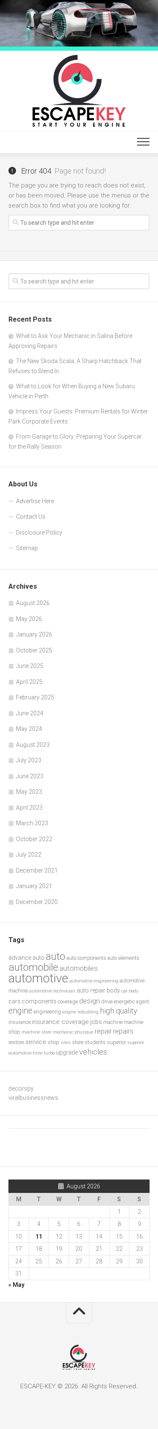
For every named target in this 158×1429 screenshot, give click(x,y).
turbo (49, 1053)
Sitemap (27, 548)
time (38, 1053)
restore (16, 1042)
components (39, 1001)
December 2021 (37, 870)
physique (84, 1032)
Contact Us (31, 516)
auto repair (91, 990)
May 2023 (29, 791)
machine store (36, 1032)
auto (55, 956)
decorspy (21, 1088)
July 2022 (28, 854)
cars (14, 1001)
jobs (96, 1021)
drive (106, 1001)
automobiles (78, 968)
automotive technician (52, 991)
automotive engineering (94, 981)
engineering (47, 1011)
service (35, 1042)
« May (16, 1284)
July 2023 (28, 760)
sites (66, 1042)
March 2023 (32, 823)
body (113, 990)
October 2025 (34, 650)
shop (53, 1042)
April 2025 (29, 681)
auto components (86, 958)
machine (113, 1022)
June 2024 (29, 713)
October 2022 (34, 839)
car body (129, 991)
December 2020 (37, 902)
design (89, 1001)
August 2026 (33, 603)
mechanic (63, 1032)
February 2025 (35, 697)
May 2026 (29, 619)
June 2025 (29, 666)
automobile (33, 967)
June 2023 (29, 776)
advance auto (26, 957)
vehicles (93, 1051)
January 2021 (34, 886)
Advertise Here (35, 501)
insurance (19, 1022)
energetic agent (131, 1001)
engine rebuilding (80, 1012)
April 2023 (29, 807)
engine (20, 1011)
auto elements (123, 958)
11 (38, 1236)
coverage (68, 1001)
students (95, 1042)
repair (103, 1031)
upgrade (67, 1052)
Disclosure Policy (39, 532)
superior (116, 1042)
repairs (123, 1031)
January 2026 (34, 634)
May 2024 (29, 728)
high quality (118, 1010)
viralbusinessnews (33, 1097)
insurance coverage (60, 1022)
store (77, 1042)
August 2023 (33, 744)
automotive (38, 978)
